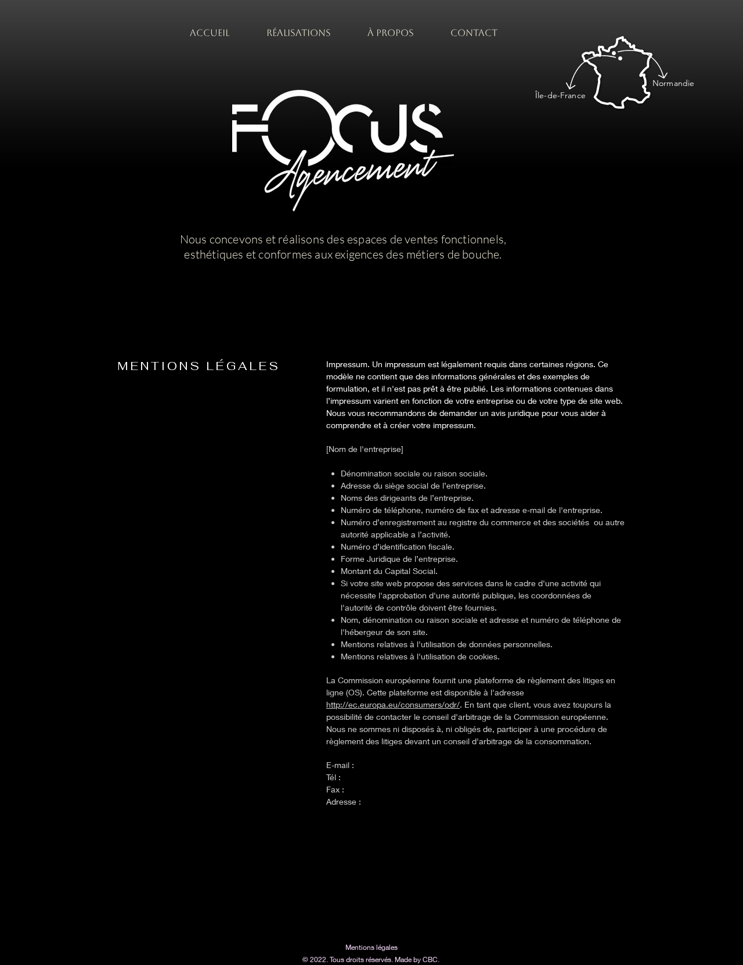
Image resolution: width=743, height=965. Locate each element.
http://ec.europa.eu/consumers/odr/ (393, 704)
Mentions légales (371, 947)
